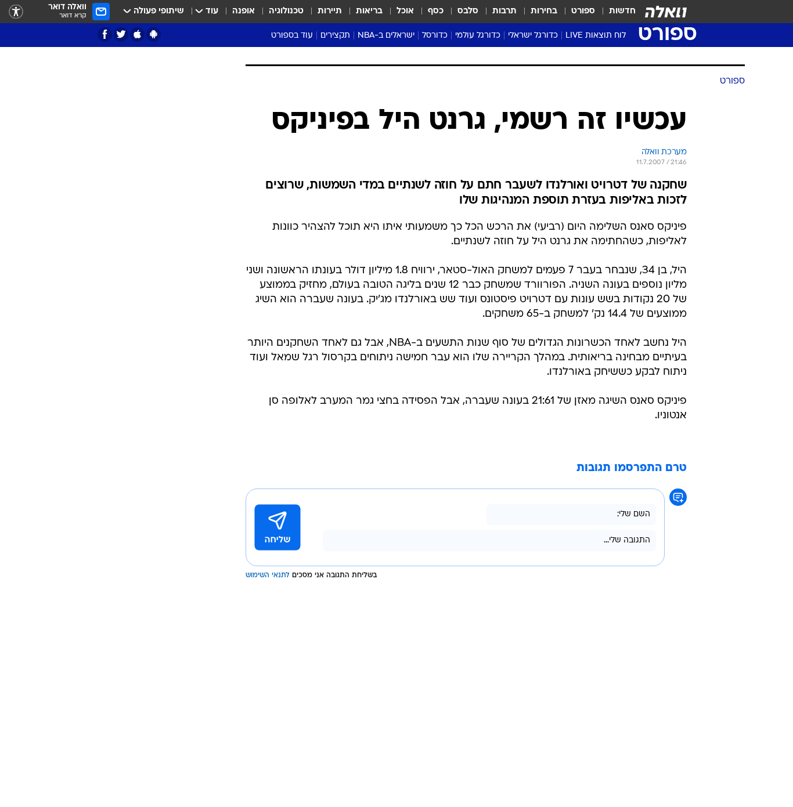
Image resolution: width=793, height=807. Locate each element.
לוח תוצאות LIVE (595, 35)
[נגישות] (16, 12)
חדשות (622, 11)
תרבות (504, 11)
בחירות (544, 11)
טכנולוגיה (286, 11)
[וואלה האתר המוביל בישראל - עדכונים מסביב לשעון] (666, 11)
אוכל (405, 11)
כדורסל (435, 35)
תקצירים (335, 35)
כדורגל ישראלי (533, 35)
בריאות (369, 11)
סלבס (467, 11)
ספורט (583, 11)
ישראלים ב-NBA (386, 35)
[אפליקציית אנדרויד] (153, 34)
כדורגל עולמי (477, 35)
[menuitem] (615, 11)
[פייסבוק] (105, 34)
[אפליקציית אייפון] (137, 34)
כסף (436, 11)
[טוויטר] (121, 34)
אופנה (243, 11)
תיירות (330, 11)
